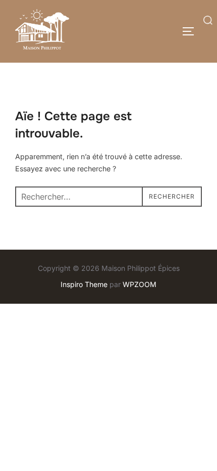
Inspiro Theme (84, 284)
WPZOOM (139, 284)
